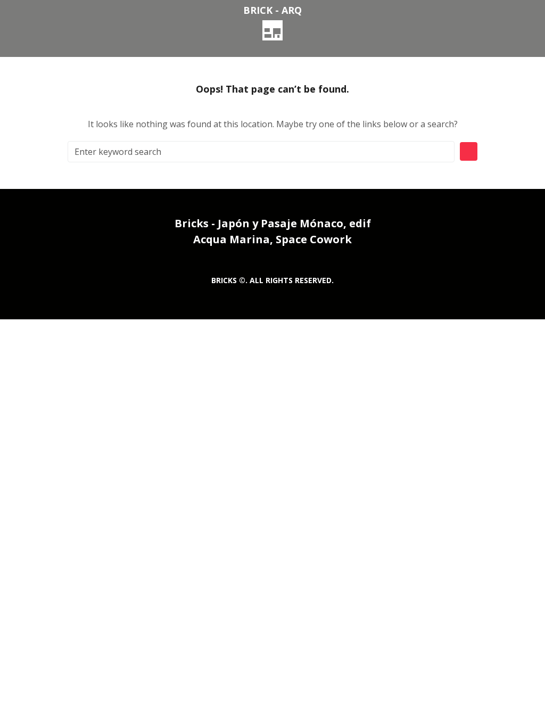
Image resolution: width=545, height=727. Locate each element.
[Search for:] (261, 151)
